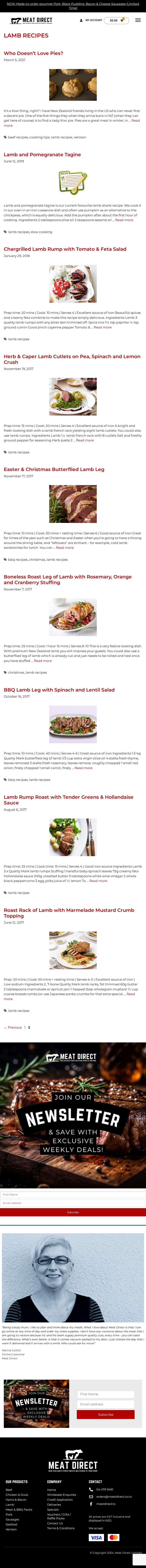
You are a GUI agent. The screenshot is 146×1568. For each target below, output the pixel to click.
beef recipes (18, 137)
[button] (138, 20)
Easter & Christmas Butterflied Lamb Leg (54, 469)
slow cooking (41, 232)
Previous (13, 1027)
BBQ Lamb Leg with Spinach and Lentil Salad (59, 690)
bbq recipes (18, 560)
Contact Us (55, 1523)
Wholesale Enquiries (61, 1495)
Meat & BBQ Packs (19, 1509)
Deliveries (54, 1504)
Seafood (11, 1524)
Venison (11, 1529)
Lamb (10, 1504)
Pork (9, 1514)
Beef (9, 1490)
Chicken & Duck (17, 1495)
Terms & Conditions (61, 1528)
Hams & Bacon (16, 1499)
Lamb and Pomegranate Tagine (42, 154)
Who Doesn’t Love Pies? (33, 53)
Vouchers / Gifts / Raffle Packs (59, 1516)
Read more (124, 220)
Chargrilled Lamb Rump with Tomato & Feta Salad (65, 249)
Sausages (12, 1519)
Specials (53, 1509)
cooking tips (39, 137)
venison (80, 137)
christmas (37, 560)
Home (51, 1490)
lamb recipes (61, 137)
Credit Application (60, 1499)
